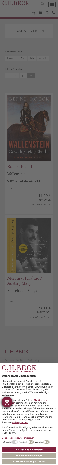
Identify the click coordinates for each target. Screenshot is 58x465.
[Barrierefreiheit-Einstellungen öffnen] (7, 402)
